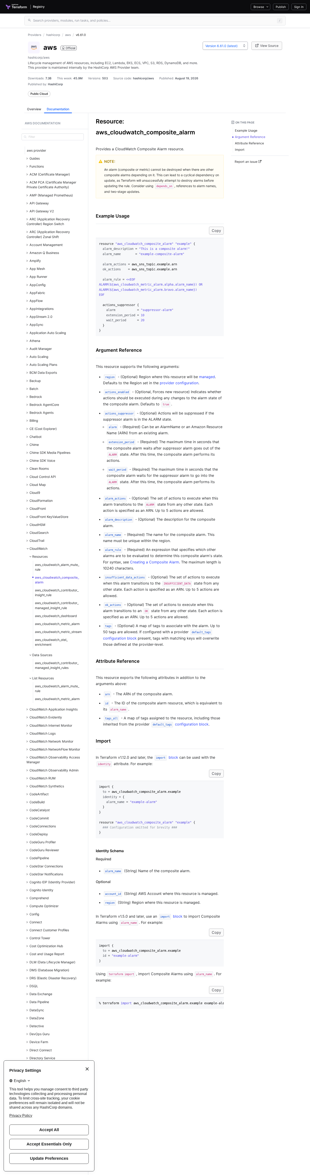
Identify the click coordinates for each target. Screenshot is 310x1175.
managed (207, 376)
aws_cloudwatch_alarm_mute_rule (57, 567)
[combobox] (225, 46)
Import (103, 741)
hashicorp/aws (143, 78)
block (167, 757)
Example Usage (113, 216)
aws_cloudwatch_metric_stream (58, 632)
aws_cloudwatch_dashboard (56, 616)
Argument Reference (119, 350)
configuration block (181, 724)
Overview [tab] (34, 109)
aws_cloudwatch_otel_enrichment (51, 642)
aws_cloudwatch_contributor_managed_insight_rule (57, 605)
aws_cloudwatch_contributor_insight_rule (57, 592)
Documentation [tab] (58, 109)
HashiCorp (55, 84)
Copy (216, 230)
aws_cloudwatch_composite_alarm (57, 579)
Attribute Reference (118, 661)
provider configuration (179, 383)
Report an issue (246, 161)
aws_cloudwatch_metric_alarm (57, 624)
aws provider (36, 150)
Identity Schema (110, 851)
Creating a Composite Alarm (154, 562)
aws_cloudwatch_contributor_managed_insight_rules (57, 665)
